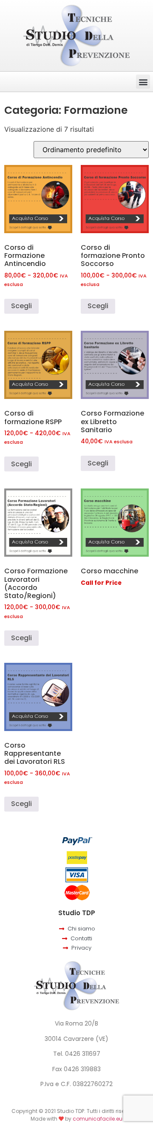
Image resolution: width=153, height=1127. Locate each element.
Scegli (21, 306)
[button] (143, 82)
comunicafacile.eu (97, 1118)
